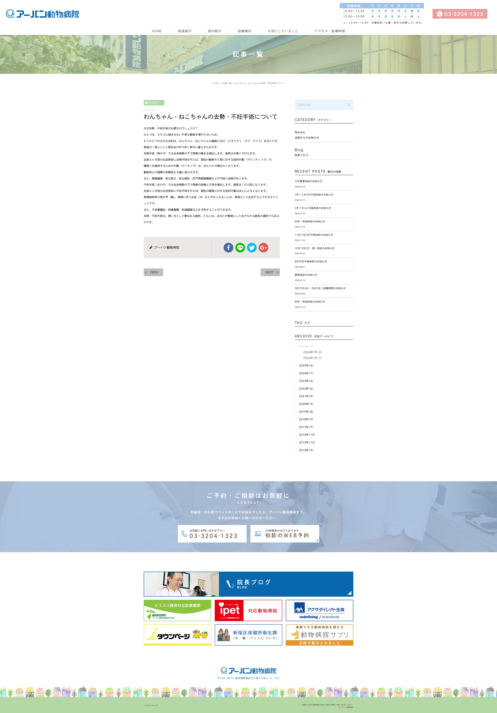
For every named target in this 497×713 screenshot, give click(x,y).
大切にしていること (283, 31)
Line (240, 247)
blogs (153, 102)
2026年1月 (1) (312, 358)
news (307, 134)
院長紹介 (185, 31)
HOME (157, 31)
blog (301, 152)
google (263, 247)
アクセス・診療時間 (330, 31)
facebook (228, 247)
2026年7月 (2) (312, 352)
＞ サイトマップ (151, 705)
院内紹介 (215, 31)
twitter (252, 247)
